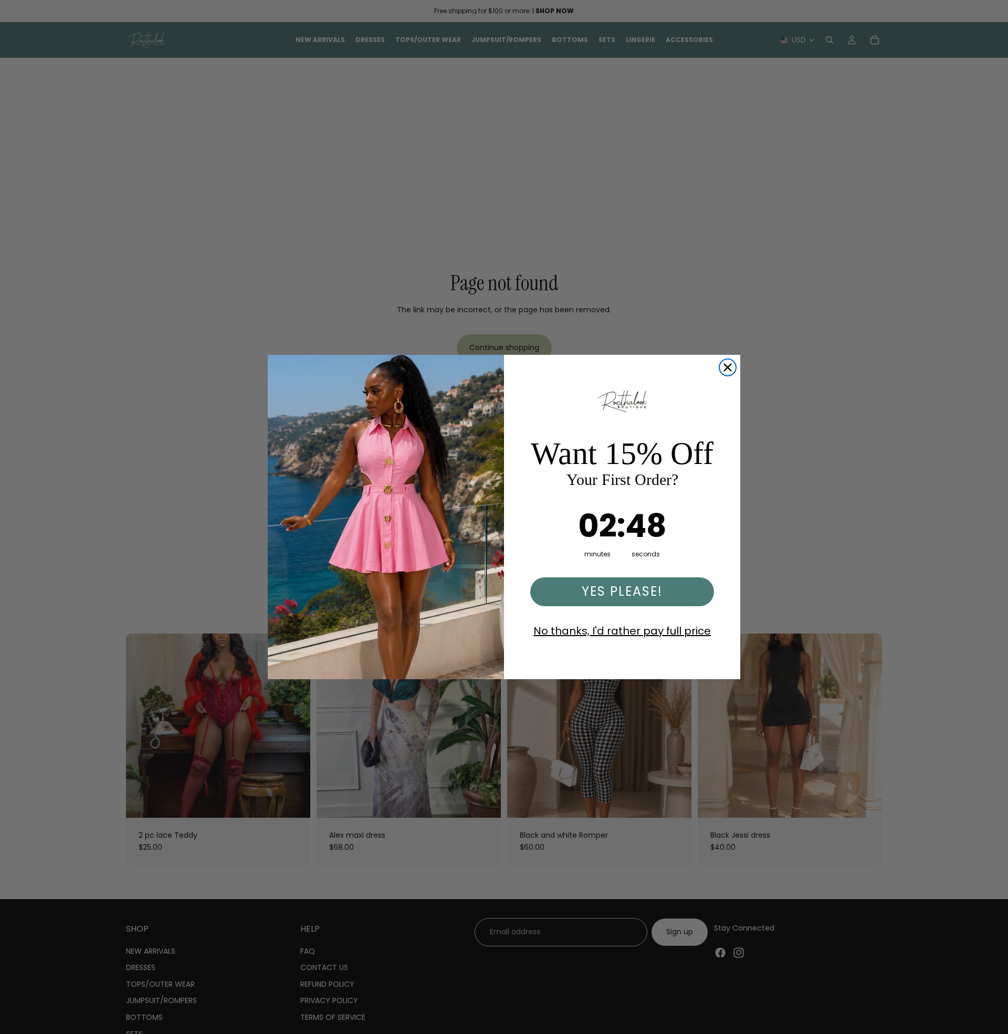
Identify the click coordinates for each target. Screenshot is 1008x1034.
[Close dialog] (727, 367)
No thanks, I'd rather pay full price (622, 631)
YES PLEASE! (622, 591)
